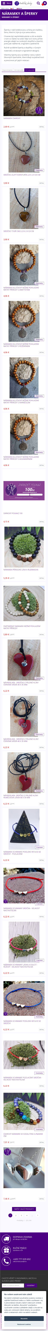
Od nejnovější (18, 70)
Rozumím (24, 1318)
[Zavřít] (46, 1314)
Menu (9, 3)
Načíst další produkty (24, 1209)
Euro (20, 8)
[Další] (38, 1215)
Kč (13, 8)
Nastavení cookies (24, 1324)
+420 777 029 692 (22, 1259)
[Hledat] (38, 3)
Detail (42, 127)
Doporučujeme (7, 70)
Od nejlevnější (29, 70)
